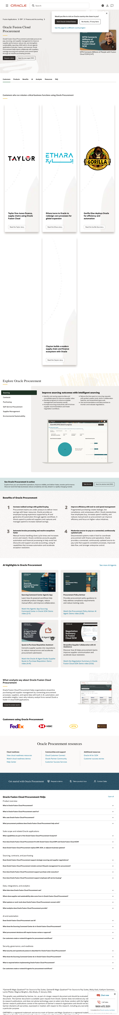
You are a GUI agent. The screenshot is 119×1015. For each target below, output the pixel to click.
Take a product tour (80, 781)
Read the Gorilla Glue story (94, 227)
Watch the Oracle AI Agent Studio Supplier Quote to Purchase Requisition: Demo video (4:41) (38, 660)
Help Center (11, 762)
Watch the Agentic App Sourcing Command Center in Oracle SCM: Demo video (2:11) (37, 611)
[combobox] (59, 5)
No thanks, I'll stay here (90, 21)
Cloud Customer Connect (55, 755)
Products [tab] (16, 79)
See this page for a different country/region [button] (70, 28)
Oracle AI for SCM (91, 755)
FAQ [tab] (56, 79)
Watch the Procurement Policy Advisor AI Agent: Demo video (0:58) (79, 612)
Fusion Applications (10, 19)
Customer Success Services (56, 762)
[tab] (19, 392)
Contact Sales (102, 781)
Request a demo (9, 58)
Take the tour (88, 484)
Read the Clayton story (55, 360)
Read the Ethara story (55, 227)
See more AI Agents (108, 565)
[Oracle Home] (18, 5)
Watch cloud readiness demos (19, 758)
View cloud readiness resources (19, 755)
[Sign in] (107, 5)
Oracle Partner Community (56, 758)
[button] (7, 5)
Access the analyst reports (12, 705)
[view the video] (98, 40)
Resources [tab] (48, 79)
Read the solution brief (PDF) (104, 484)
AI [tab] (32, 79)
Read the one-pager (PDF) (26, 58)
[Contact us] (112, 5)
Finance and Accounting (34, 19)
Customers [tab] (6, 79)
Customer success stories (94, 758)
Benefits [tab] (25, 79)
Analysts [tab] (39, 79)
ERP (21, 19)
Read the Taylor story (17, 227)
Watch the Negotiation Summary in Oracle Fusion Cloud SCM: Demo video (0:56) (80, 662)
